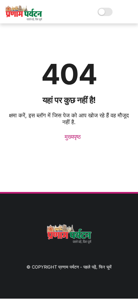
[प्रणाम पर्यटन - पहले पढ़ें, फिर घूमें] (23, 19)
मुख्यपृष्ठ (72, 136)
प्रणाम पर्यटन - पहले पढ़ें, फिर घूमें (85, 267)
